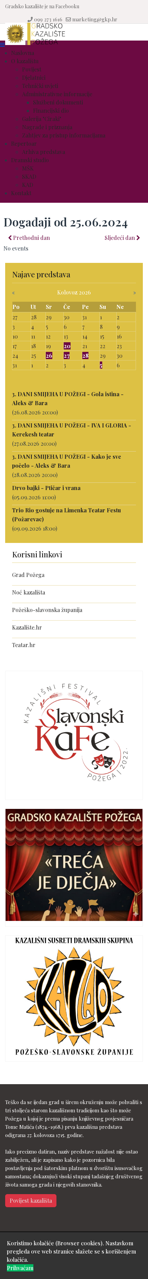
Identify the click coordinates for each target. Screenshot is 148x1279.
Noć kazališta (28, 592)
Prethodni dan (31, 237)
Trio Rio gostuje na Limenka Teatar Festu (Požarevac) (66, 515)
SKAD (29, 176)
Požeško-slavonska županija (47, 609)
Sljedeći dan (120, 237)
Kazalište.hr (27, 627)
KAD (27, 184)
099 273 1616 (48, 19)
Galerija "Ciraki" (41, 118)
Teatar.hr (23, 644)
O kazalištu (25, 61)
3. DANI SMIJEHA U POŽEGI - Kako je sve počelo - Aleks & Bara (66, 461)
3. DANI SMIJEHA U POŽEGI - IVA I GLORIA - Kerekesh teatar (71, 430)
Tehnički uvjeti (40, 85)
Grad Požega (28, 574)
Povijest (31, 69)
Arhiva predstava (43, 151)
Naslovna (22, 52)
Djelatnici (33, 77)
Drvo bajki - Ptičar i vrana (46, 487)
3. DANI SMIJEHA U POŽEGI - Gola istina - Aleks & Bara (68, 398)
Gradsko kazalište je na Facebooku (42, 6)
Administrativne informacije (57, 94)
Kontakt (21, 193)
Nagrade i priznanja (47, 127)
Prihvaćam (20, 1267)
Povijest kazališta (31, 1200)
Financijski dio (51, 110)
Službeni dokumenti (58, 102)
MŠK (28, 168)
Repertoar (24, 143)
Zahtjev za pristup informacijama (63, 135)
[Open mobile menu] (2, 44)
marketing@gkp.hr (94, 19)
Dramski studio (30, 160)
